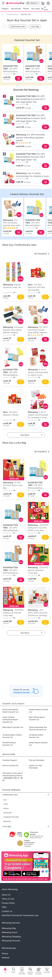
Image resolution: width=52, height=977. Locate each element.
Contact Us (7, 911)
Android (5, 957)
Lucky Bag (34, 26)
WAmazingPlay (9, 928)
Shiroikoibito (7, 813)
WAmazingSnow (9, 932)
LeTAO (5, 804)
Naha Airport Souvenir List (12, 727)
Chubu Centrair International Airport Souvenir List (10, 719)
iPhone (5, 953)
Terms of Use (8, 899)
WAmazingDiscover (11, 940)
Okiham (6, 808)
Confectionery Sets (17, 26)
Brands (26, 9)
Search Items (34, 3)
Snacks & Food (12, 14)
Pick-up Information (36, 760)
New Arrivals (16, 9)
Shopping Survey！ (22, 692)
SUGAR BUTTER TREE (11, 817)
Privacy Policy (8, 903)
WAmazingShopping (11, 936)
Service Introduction (10, 765)
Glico (5, 800)
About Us (6, 895)
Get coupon (36, 9)
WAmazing (7, 821)
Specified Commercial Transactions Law (20, 915)
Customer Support (9, 760)
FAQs (4, 907)
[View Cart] (42, 3)
